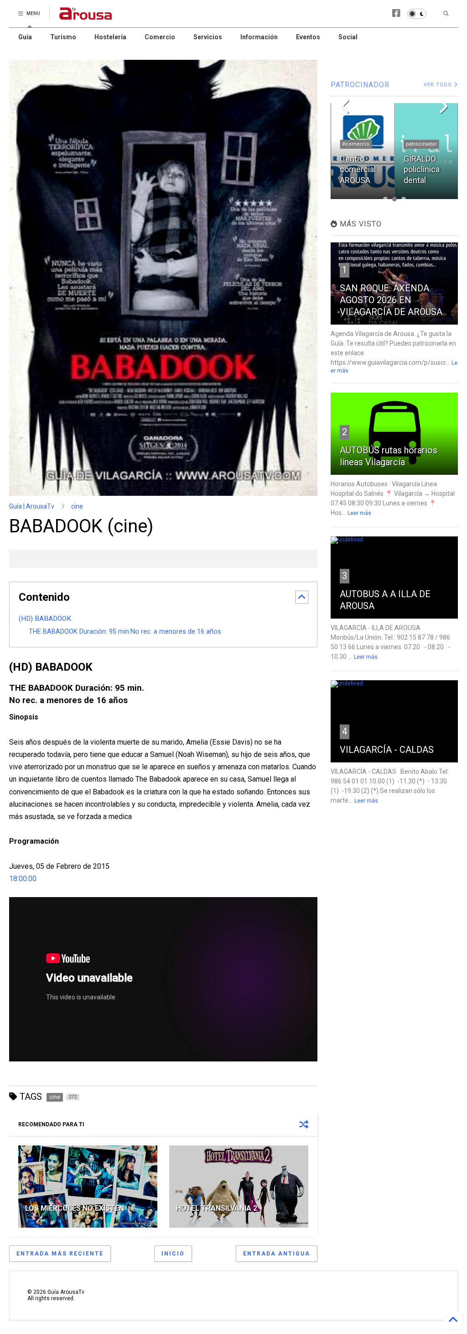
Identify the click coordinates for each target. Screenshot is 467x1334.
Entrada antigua (276, 1253)
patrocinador (357, 144)
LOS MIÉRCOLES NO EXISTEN (74, 1208)
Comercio (160, 37)
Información (259, 37)
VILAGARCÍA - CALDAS (387, 749)
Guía (25, 37)
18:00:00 (22, 878)
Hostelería (110, 37)
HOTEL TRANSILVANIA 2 (216, 1208)
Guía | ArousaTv (31, 506)
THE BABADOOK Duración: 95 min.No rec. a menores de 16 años (125, 631)
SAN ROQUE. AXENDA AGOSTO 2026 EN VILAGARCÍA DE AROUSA (391, 300)
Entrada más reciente (60, 1253)
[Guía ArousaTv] (86, 16)
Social (348, 37)
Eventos (308, 37)
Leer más (359, 513)
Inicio (173, 1253)
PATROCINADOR (360, 84)
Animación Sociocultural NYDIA (424, 169)
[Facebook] (396, 13)
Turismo (63, 37)
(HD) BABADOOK (45, 618)
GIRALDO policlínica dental (358, 169)
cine (77, 506)
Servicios (207, 37)
